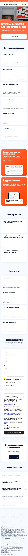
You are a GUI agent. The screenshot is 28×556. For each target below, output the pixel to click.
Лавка (12, 514)
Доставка (16, 514)
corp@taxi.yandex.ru (5, 551)
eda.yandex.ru (8, 533)
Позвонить (8, 379)
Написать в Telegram (10, 382)
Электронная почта (7, 389)
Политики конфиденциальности (9, 403)
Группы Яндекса (16, 401)
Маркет (3, 516)
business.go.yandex (4, 526)
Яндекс (8, 552)
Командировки (8, 516)
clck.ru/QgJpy (7, 535)
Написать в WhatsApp (11, 385)
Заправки (22, 514)
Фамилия (5, 358)
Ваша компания (7, 352)
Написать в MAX (18, 379)
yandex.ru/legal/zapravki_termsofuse (18, 530)
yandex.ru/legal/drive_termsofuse (6, 545)
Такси (2, 514)
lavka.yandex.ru (7, 538)
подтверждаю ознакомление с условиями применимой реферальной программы (13, 421)
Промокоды (15, 516)
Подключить (23, 4)
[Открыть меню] (2, 4)
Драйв (8, 514)
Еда (5, 514)
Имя (4, 365)
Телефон (5, 372)
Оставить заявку (14, 36)
